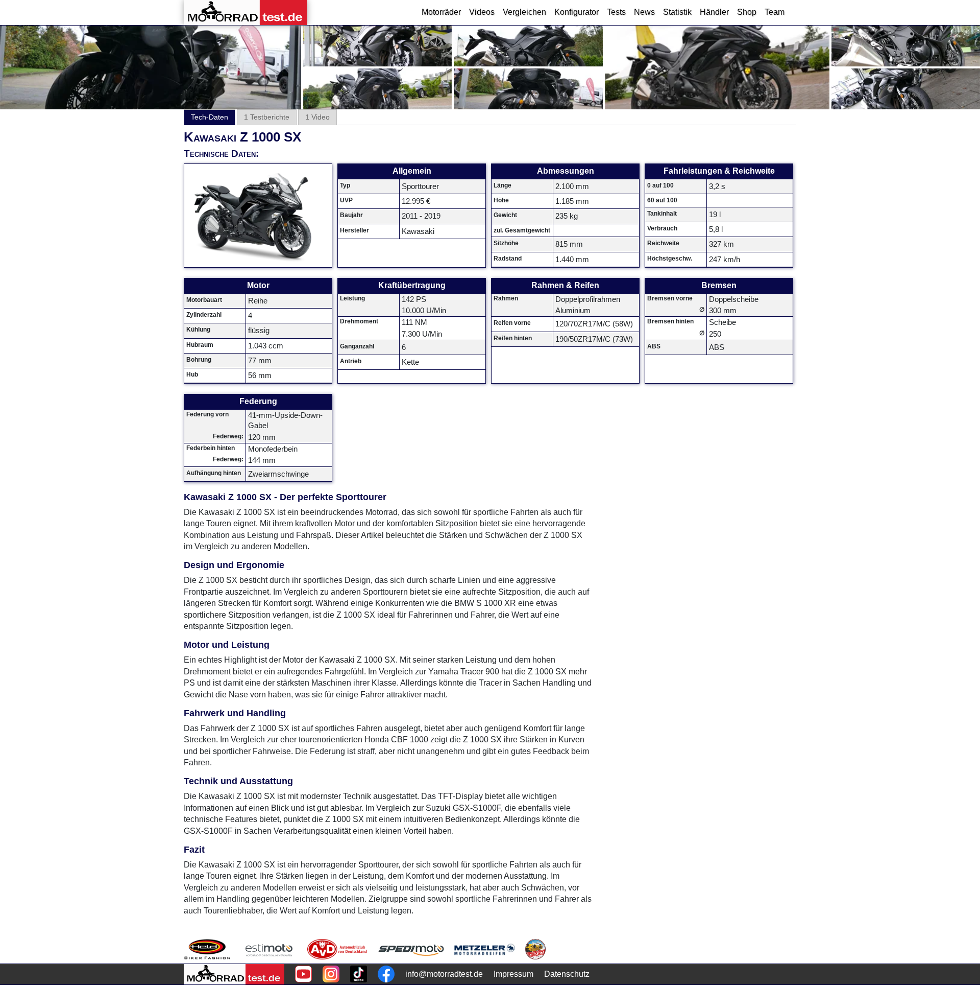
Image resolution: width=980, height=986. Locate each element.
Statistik (677, 12)
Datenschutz (567, 974)
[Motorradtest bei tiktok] (358, 974)
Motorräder (441, 12)
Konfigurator (576, 12)
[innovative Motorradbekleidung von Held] (207, 949)
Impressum (513, 974)
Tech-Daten (209, 117)
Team (775, 12)
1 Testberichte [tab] (266, 117)
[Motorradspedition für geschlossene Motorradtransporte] (411, 949)
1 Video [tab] (317, 117)
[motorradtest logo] (234, 974)
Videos (482, 12)
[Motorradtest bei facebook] (386, 974)
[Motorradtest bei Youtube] (303, 974)
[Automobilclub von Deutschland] (337, 949)
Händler (714, 12)
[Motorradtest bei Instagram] (331, 974)
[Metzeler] (484, 949)
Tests (616, 12)
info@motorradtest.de (444, 974)
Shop (746, 12)
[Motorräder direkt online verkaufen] (269, 949)
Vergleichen (524, 12)
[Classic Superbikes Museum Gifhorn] (535, 949)
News (644, 12)
